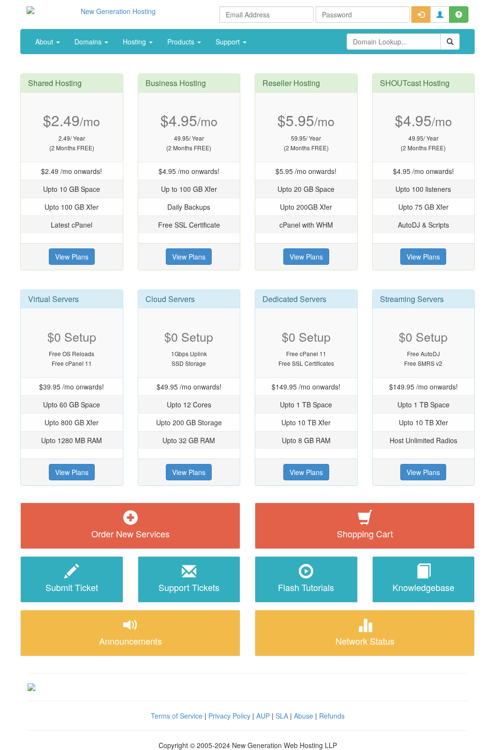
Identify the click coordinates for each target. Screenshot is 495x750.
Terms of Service (177, 716)
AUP (263, 716)
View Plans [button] (71, 256)
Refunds (332, 716)
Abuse (303, 716)
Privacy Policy (229, 716)
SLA (282, 716)
